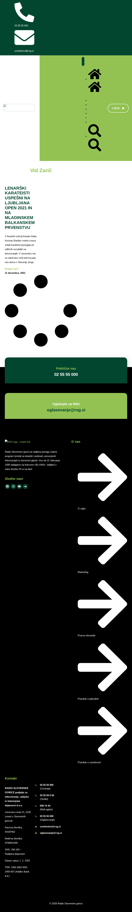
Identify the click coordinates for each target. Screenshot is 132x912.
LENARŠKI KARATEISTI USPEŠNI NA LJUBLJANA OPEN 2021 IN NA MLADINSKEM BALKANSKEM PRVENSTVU (20, 208)
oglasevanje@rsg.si (51, 833)
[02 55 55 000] (36, 785)
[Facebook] (7, 486)
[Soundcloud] (25, 486)
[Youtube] (19, 486)
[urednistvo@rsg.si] (36, 826)
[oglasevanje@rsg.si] (36, 833)
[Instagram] (13, 486)
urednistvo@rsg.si (50, 826)
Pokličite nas (66, 368)
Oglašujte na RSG (66, 404)
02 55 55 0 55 (47, 795)
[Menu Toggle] (83, 61)
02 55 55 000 (46, 785)
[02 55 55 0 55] (36, 795)
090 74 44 (45, 805)
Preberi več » (12, 269)
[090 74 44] (36, 806)
